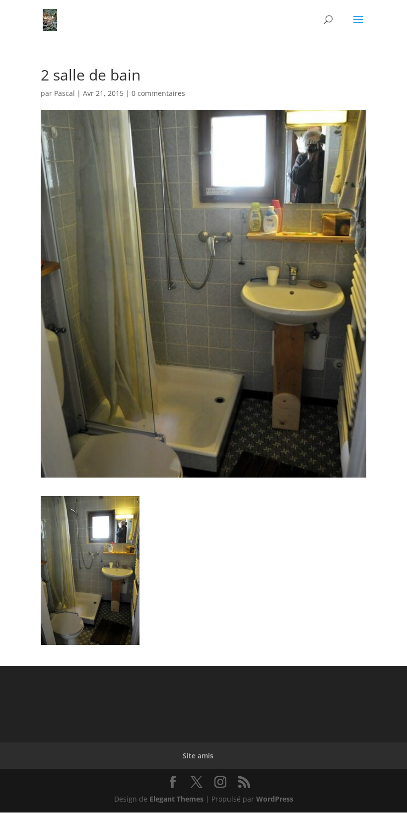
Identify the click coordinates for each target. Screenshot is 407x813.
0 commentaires (158, 93)
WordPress (274, 799)
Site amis (198, 755)
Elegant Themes (176, 799)
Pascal (64, 93)
